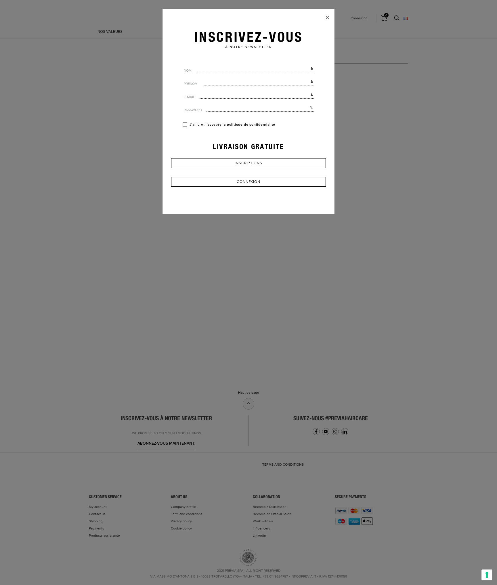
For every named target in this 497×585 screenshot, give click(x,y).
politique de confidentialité (251, 125)
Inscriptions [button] (248, 163)
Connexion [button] (248, 181)
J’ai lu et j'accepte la (231, 125)
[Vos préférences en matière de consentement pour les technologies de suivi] (486, 574)
